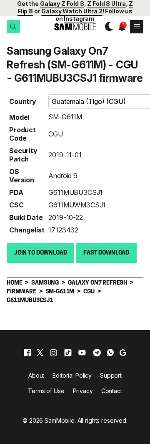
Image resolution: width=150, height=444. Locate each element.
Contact (111, 390)
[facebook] (27, 352)
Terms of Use (46, 390)
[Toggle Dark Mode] (106, 27)
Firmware (21, 292)
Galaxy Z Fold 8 (62, 3)
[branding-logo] (75, 27)
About (36, 375)
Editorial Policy (72, 375)
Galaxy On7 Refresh (97, 283)
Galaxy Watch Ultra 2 (71, 11)
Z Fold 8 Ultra (106, 3)
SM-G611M (65, 117)
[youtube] (82, 352)
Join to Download (40, 253)
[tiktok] (68, 352)
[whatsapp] (110, 352)
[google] (123, 352)
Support (111, 375)
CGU (55, 134)
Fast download (106, 253)
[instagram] (53, 352)
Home (14, 283)
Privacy (83, 390)
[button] (13, 26)
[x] (40, 352)
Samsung (45, 283)
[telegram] (96, 352)
